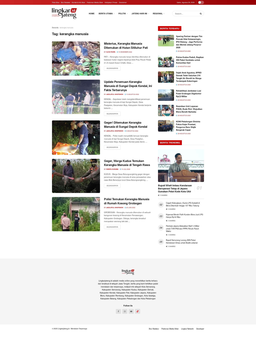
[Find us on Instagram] (124, 311)
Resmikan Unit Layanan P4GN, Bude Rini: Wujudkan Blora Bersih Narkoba (189, 109)
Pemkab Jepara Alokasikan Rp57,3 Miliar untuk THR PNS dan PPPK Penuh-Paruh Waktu (182, 228)
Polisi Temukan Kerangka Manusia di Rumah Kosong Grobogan (126, 201)
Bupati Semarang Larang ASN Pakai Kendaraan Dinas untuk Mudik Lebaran (182, 241)
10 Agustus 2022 (132, 94)
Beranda (55, 27)
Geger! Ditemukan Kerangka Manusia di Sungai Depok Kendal (125, 124)
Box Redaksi (65, 2)
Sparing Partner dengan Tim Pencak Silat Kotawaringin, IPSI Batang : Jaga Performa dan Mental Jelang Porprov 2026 (189, 42)
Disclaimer (123, 2)
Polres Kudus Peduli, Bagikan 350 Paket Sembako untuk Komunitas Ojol (190, 60)
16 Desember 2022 (125, 52)
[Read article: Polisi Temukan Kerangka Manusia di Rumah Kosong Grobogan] (76, 214)
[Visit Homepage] (64, 13)
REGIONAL (158, 13)
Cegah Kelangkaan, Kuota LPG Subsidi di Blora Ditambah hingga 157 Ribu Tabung (183, 204)
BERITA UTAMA (106, 13)
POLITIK (122, 13)
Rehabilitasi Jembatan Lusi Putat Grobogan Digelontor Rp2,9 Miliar (188, 93)
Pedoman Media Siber (95, 2)
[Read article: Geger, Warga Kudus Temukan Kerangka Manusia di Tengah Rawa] (76, 176)
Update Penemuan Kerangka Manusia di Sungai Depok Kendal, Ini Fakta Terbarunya (128, 86)
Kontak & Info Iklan (78, 2)
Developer (200, 328)
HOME (91, 13)
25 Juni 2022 (130, 207)
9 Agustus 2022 (132, 131)
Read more (112, 68)
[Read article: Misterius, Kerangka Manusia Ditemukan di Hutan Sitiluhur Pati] (76, 58)
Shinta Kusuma (112, 169)
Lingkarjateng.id (63, 328)
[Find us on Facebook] (118, 311)
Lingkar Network (187, 328)
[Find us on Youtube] (131, 311)
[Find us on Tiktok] (137, 311)
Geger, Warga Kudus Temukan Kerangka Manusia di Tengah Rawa (127, 163)
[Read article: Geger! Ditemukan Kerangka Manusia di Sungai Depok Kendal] (76, 137)
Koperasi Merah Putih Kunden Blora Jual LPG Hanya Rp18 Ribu (184, 215)
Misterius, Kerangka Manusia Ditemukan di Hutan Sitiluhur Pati (126, 45)
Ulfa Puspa (110, 52)
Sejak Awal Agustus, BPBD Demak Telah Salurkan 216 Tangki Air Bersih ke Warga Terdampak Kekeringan (188, 76)
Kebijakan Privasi (111, 2)
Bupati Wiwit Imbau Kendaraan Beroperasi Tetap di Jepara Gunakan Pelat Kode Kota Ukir (175, 188)
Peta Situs (55, 2)
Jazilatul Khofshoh (114, 94)
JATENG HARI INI (139, 13)
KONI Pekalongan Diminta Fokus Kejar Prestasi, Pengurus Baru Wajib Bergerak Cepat (188, 125)
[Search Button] (201, 13)
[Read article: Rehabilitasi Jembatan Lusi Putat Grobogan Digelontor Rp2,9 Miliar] (166, 95)
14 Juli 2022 (125, 169)
